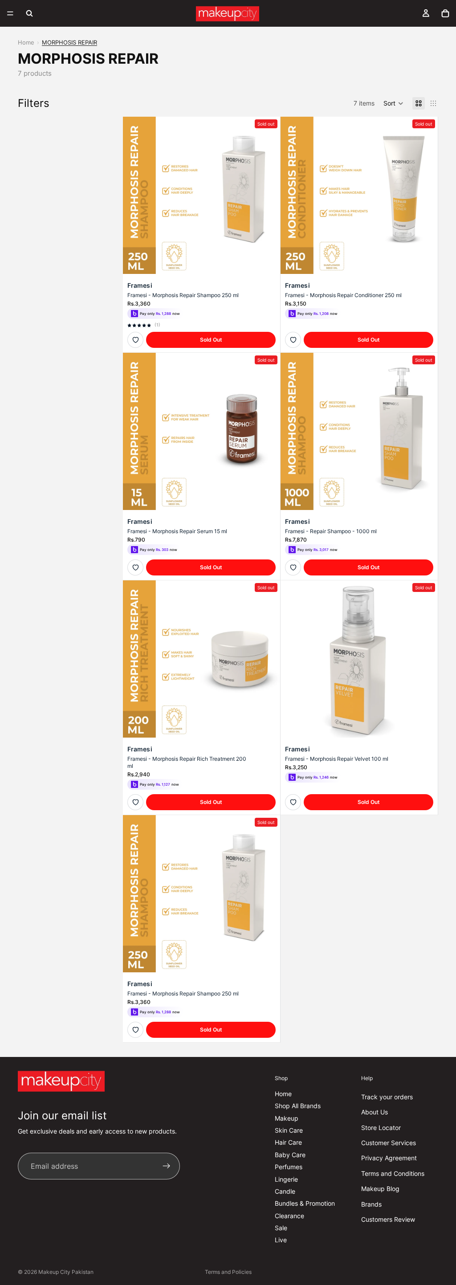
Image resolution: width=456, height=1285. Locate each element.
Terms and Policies (228, 1272)
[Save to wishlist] (135, 340)
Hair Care (288, 1142)
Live (281, 1240)
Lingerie (286, 1179)
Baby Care (290, 1155)
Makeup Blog (380, 1188)
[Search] (29, 13)
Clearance (289, 1216)
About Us (374, 1112)
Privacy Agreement (389, 1158)
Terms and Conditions (392, 1173)
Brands (371, 1203)
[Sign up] (166, 1166)
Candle (285, 1191)
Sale (281, 1228)
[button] (393, 103)
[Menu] (10, 13)
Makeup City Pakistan (66, 1272)
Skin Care (289, 1130)
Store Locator (381, 1127)
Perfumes (288, 1167)
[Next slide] (266, 195)
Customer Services (388, 1142)
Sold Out (211, 339)
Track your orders (387, 1097)
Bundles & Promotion (305, 1203)
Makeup (286, 1118)
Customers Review (388, 1219)
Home (26, 42)
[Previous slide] (136, 195)
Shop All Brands (298, 1106)
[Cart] (445, 13)
